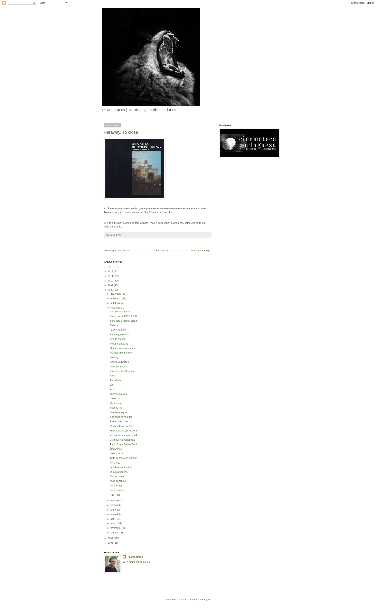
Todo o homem (118, 330)
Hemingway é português (123, 348)
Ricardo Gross (135, 557)
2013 (111, 267)
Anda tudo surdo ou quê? (123, 435)
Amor (113, 375)
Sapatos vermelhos (120, 311)
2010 (111, 280)
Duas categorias (118, 472)
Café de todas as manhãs (123, 458)
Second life (116, 407)
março (114, 523)
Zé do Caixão (117, 453)
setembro (115, 307)
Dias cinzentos (118, 481)
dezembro (116, 293)
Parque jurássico (119, 343)
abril (113, 519)
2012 (111, 271)
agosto (114, 500)
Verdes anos (116, 403)
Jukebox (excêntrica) (121, 467)
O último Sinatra (118, 366)
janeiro (114, 532)
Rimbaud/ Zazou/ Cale (122, 426)
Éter (112, 384)
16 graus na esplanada (122, 439)
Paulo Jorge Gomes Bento (124, 444)
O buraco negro (118, 412)
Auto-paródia (117, 490)
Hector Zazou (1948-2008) (124, 430)
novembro (116, 298)
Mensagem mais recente (118, 250)
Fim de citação (118, 339)
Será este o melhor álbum (123, 320)
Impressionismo (118, 394)
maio (113, 514)
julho (113, 505)
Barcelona (115, 380)
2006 (111, 542)
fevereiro (115, 528)
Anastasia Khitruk (119, 362)
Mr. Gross (115, 462)
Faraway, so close (119, 334)
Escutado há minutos (121, 417)
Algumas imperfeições (122, 371)
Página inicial (161, 250)
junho (113, 509)
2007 (111, 538)
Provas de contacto (120, 421)
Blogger (206, 599)
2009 (111, 285)
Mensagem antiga (200, 250)
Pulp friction (116, 485)
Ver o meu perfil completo (136, 562)
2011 (111, 276)
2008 (111, 290)
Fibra (113, 389)
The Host (115, 495)
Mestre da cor (117, 476)
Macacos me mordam (121, 352)
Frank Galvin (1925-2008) (123, 316)
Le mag (114, 357)
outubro (114, 303)
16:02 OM (115, 398)
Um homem (116, 449)
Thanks (114, 325)
